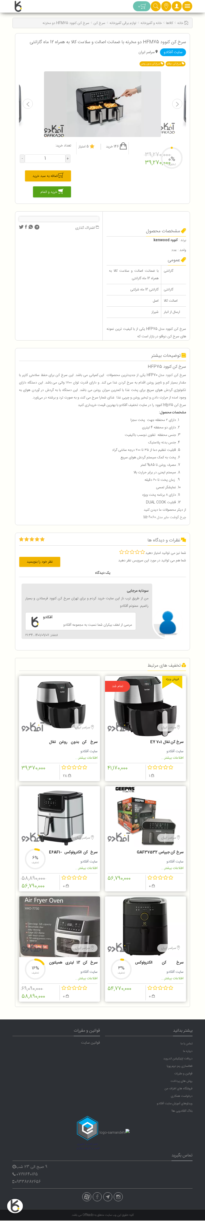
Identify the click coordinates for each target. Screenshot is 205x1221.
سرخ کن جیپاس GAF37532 (160, 852)
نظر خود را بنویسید (40, 562)
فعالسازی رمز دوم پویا (179, 1066)
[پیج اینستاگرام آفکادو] (118, 1196)
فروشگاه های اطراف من (178, 1088)
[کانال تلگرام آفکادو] (107, 1196)
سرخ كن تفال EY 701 (167, 742)
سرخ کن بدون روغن (151, 64)
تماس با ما (186, 1043)
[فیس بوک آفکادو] (97, 1196)
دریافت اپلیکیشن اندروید (177, 1058)
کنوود (169, 375)
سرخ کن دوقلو (174, 64)
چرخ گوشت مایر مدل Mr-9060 (165, 517)
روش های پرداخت (181, 1081)
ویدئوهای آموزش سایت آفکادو (174, 1103)
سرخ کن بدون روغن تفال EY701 (73, 742)
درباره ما (187, 1051)
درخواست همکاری (181, 1096)
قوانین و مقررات (183, 1073)
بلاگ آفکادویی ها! (182, 1110)
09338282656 (28, 1182)
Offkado (88, 1215)
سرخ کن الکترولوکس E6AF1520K (159, 963)
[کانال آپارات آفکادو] (86, 1196)
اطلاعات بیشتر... (172, 758)
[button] (176, 7)
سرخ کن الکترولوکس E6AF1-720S (73, 853)
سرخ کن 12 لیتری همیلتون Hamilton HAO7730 (73, 963)
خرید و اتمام (49, 192)
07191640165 (27, 1174)
